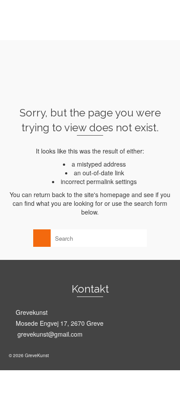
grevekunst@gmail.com (49, 334)
